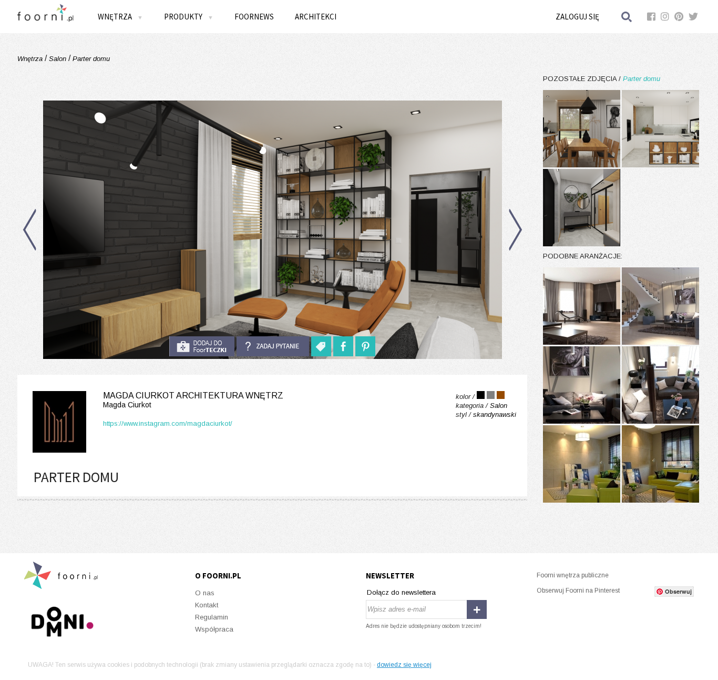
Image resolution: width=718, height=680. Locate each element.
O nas (204, 593)
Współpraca (214, 629)
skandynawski (494, 414)
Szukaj (627, 16)
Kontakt (206, 605)
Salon (57, 59)
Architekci (315, 17)
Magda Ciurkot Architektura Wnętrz (193, 400)
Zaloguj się (577, 17)
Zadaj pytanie (273, 346)
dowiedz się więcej (404, 664)
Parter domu (90, 59)
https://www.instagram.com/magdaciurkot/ (167, 423)
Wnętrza (31, 59)
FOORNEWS (254, 17)
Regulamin (211, 617)
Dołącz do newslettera (401, 592)
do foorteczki (201, 346)
